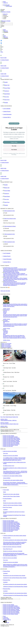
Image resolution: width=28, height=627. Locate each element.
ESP (7, 6)
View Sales (14, 145)
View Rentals (14, 149)
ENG (4, 4)
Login (8, 622)
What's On (5, 14)
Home (4, 1)
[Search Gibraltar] (5, 431)
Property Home (14, 142)
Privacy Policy (6, 618)
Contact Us (5, 2)
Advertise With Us (7, 619)
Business (6, 30)
